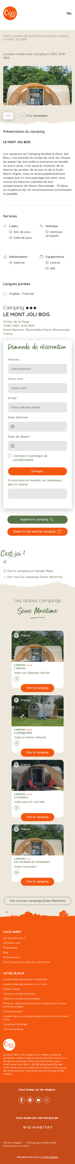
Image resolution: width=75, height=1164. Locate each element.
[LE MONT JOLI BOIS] (10, 13)
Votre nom (15, 379)
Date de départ (19, 436)
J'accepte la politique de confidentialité (30, 458)
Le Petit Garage (49, 1157)
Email (13, 398)
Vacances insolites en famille (19, 994)
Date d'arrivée (18, 417)
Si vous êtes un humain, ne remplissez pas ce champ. (35, 482)
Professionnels (11, 957)
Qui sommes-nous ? (14, 938)
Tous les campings (13, 1029)
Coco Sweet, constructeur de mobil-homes (26, 962)
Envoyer (37, 471)
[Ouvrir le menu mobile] (69, 13)
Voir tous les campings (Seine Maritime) (35, 577)
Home (6, 36)
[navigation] (37, 950)
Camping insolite (12, 1011)
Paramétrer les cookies (16, 1146)
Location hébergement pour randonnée (25, 979)
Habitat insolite (11, 989)
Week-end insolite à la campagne (21, 998)
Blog (5, 952)
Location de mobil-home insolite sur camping (40, 36)
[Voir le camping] (37, 688)
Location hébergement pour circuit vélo (25, 984)
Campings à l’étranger (15, 1024)
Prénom (13, 359)
